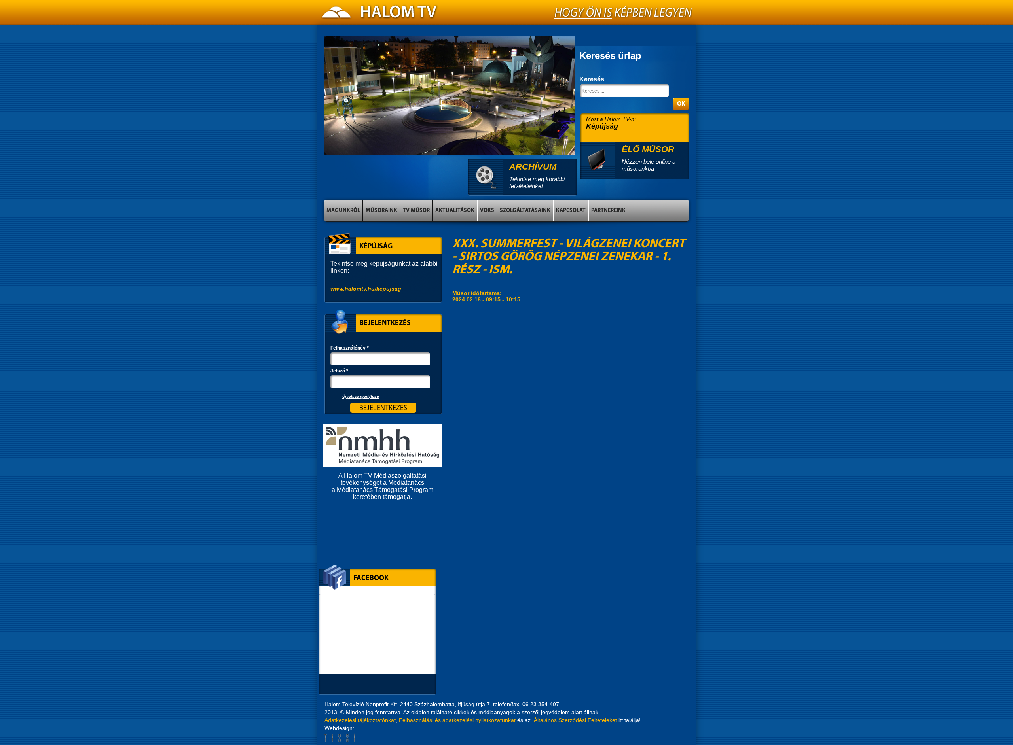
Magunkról (343, 211)
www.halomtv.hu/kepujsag (365, 289)
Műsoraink (381, 211)
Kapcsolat (571, 211)
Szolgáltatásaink (525, 211)
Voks (487, 211)
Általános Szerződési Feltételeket (575, 720)
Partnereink (608, 211)
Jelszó (339, 371)
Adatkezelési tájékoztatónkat (360, 720)
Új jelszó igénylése (360, 396)
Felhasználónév (349, 348)
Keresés (591, 79)
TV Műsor (416, 211)
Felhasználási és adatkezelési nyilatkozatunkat (457, 720)
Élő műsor (648, 149)
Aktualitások (454, 211)
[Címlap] (380, 14)
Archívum (532, 167)
